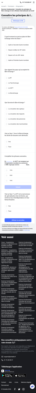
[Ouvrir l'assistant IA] (32, 386)
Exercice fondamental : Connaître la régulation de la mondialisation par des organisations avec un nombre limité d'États (26, 278)
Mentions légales (26, 382)
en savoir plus (26, 226)
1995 (11, 180)
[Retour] (3, 2)
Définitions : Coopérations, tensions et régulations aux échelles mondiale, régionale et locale (9, 252)
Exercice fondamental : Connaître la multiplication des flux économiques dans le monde (9, 283)
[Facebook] (15, 389)
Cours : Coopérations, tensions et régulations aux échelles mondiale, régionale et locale (9, 245)
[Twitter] (19, 389)
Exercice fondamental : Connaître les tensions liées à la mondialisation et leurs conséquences (26, 258)
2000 (11, 175)
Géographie (19, 6)
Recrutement (5, 385)
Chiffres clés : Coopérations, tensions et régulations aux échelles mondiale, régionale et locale (8, 269)
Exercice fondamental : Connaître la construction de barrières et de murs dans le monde (26, 251)
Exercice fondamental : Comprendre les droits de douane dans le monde (26, 244)
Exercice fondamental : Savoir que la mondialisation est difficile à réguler (26, 317)
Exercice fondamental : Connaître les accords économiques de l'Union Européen (26, 286)
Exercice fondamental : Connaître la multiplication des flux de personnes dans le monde (9, 299)
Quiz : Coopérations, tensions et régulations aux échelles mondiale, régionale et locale (9, 260)
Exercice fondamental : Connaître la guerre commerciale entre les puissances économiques (8, 330)
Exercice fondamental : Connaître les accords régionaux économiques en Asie (27, 302)
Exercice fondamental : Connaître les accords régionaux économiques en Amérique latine (27, 294)
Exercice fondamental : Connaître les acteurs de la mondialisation (9, 276)
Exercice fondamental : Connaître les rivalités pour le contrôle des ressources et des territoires (9, 322)
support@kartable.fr (10, 356)
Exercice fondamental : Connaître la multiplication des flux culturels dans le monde (9, 291)
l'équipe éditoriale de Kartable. (21, 27)
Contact (3, 382)
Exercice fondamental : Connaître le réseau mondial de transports (8, 305)
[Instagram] (23, 389)
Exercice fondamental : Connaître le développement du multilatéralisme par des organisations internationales (26, 268)
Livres (16, 382)
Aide (10, 382)
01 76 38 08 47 (26, 2)
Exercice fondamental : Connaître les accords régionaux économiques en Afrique (27, 310)
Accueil (3, 6)
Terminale (11, 6)
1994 (11, 170)
